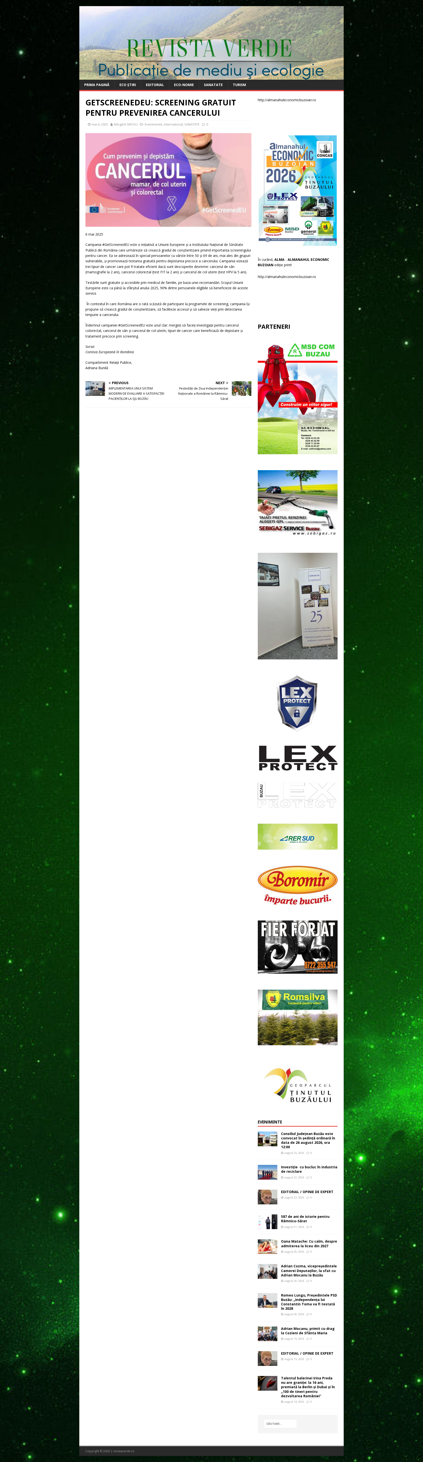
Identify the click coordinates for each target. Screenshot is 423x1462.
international (173, 124)
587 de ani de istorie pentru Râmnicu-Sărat (305, 1218)
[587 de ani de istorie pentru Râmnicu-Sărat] (267, 1226)
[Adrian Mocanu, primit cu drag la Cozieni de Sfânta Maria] (267, 1338)
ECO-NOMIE (184, 84)
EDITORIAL (155, 84)
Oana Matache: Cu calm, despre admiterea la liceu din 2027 (309, 1243)
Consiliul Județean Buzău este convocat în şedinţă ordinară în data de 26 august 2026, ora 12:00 (308, 1140)
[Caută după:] (280, 1423)
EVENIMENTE (270, 1122)
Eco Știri (127, 84)
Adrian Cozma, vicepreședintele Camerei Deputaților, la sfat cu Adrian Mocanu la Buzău (309, 1270)
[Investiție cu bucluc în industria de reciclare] (267, 1176)
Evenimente (153, 124)
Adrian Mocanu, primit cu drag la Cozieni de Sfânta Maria (308, 1330)
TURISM (239, 84)
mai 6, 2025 (100, 124)
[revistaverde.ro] (211, 77)
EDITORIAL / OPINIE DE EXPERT (307, 1191)
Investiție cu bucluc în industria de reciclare (309, 1169)
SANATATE (213, 84)
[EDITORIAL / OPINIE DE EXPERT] (267, 1201)
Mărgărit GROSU (126, 124)
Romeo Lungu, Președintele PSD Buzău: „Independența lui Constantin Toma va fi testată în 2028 (309, 1302)
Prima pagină (96, 84)
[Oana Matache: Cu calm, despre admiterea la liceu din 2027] (267, 1251)
